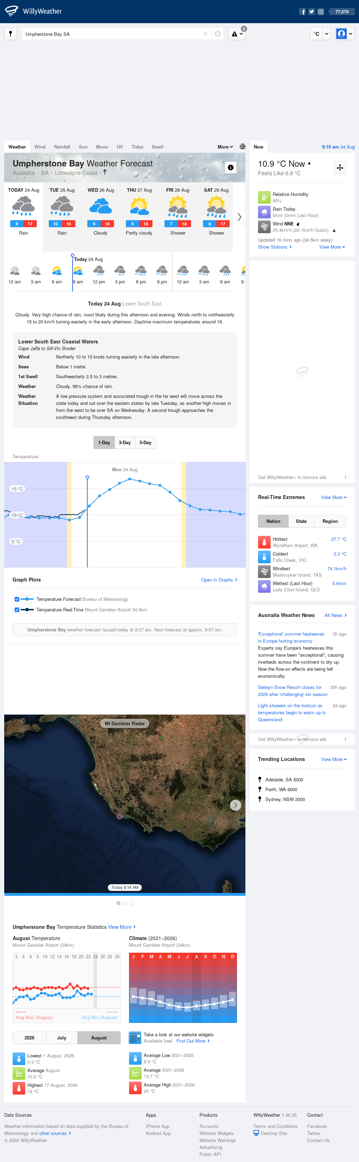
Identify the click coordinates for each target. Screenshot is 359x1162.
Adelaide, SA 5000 (284, 779)
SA (45, 173)
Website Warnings (217, 1140)
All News (334, 615)
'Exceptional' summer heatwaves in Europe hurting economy (302, 654)
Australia (24, 173)
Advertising (210, 1147)
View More (119, 926)
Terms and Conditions (275, 1126)
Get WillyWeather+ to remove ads (292, 477)
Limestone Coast (76, 173)
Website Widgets (216, 1133)
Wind (40, 146)
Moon (102, 146)
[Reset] (205, 34)
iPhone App (157, 1126)
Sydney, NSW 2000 (285, 799)
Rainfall (62, 146)
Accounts (209, 1126)
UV (120, 146)
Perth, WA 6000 (281, 789)
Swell (158, 146)
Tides (137, 146)
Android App (158, 1133)
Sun (83, 146)
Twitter (313, 1133)
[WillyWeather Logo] (37, 11)
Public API (210, 1154)
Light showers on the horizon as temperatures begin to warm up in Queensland (302, 712)
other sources (53, 1133)
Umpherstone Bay (104, 172)
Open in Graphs (217, 579)
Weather (17, 146)
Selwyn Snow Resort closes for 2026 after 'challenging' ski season (302, 690)
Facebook (317, 1126)
